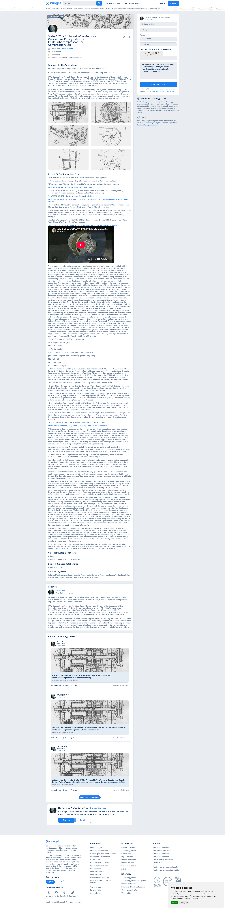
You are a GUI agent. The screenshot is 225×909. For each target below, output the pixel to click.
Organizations (127, 857)
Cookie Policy (95, 893)
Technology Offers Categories (133, 881)
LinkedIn (49, 896)
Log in (83, 820)
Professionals (126, 854)
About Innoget (96, 847)
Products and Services (99, 851)
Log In (162, 3)
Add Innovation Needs (161, 847)
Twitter (56, 896)
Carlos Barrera (67, 49)
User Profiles (126, 893)
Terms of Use (95, 887)
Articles (124, 869)
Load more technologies (89, 797)
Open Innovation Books (99, 877)
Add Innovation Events (161, 854)
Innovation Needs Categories (133, 887)
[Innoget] (53, 3)
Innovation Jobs (127, 863)
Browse (109, 3)
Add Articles (157, 863)
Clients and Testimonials (100, 857)
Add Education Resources (163, 860)
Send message (158, 84)
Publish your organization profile (166, 870)
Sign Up (173, 3)
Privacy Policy (95, 890)
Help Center (95, 860)
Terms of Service (155, 91)
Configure (184, 902)
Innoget (72, 896)
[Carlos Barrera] (53, 644)
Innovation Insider (97, 871)
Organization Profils (129, 890)
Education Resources (129, 866)
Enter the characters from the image (155, 49)
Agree (174, 902)
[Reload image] (151, 53)
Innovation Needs (128, 847)
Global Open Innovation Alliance (103, 854)
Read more (57, 685)
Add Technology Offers (162, 851)
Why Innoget (122, 3)
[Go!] (99, 3)
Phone (142, 35)
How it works (134, 3)
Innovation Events (128, 860)
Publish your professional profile (165, 867)
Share (74, 685)
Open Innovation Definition (101, 863)
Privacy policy (169, 91)
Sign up (66, 820)
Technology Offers (128, 851)
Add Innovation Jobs (161, 857)
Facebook (64, 896)
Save (67, 685)
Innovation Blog (96, 874)
